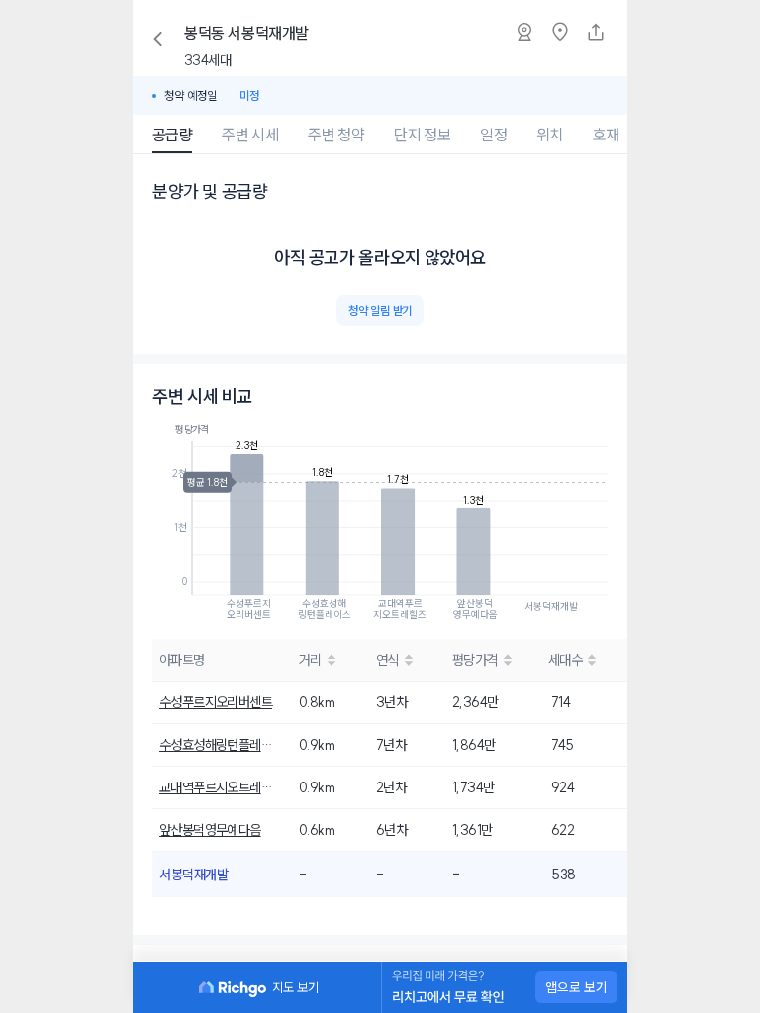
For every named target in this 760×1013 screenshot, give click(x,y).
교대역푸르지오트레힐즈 (217, 787)
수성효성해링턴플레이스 (217, 745)
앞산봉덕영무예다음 (210, 830)
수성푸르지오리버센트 (215, 702)
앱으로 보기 (576, 987)
